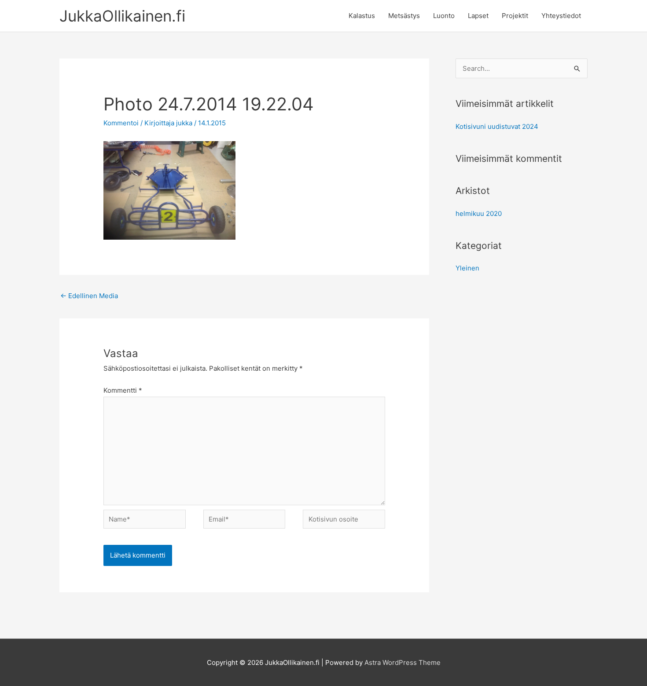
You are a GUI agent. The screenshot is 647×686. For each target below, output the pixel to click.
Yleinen (467, 268)
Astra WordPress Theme (402, 662)
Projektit (515, 15)
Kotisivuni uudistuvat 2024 (497, 126)
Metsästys (404, 15)
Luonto (444, 15)
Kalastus (362, 15)
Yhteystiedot (561, 15)
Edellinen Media (89, 296)
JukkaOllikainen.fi (122, 16)
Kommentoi (121, 123)
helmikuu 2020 (479, 213)
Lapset (478, 15)
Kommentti (122, 390)
